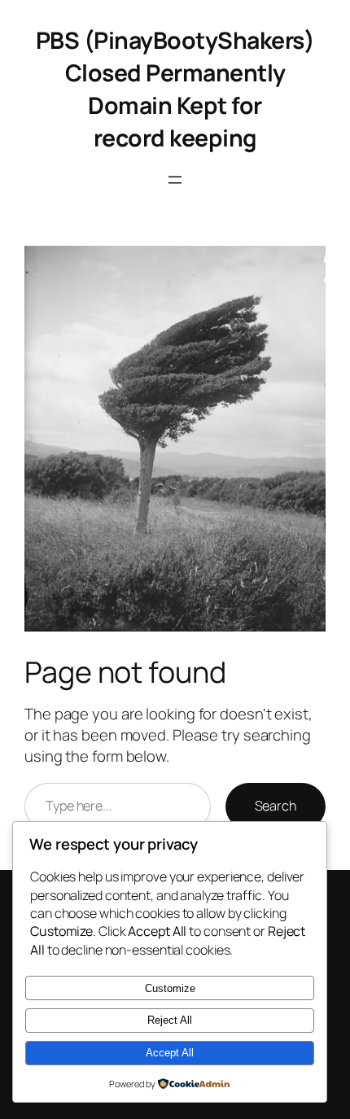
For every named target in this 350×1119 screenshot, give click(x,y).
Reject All (169, 1020)
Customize (170, 988)
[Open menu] (175, 180)
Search (275, 806)
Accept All (170, 1053)
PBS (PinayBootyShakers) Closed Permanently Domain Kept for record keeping (175, 88)
